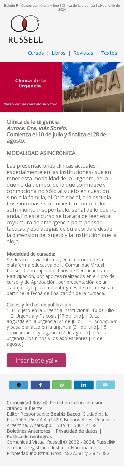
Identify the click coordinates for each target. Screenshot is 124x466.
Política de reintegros (29, 436)
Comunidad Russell (27, 402)
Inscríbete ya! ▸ (36, 360)
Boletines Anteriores (28, 431)
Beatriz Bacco (65, 414)
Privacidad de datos (77, 431)
